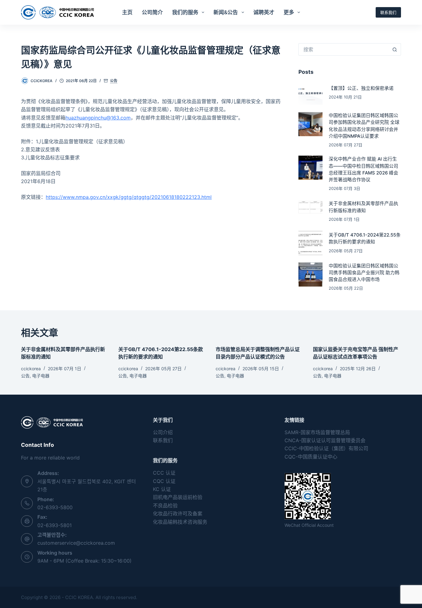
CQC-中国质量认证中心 (311, 457)
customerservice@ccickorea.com (76, 543)
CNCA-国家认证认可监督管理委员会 (325, 440)
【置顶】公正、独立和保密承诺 (361, 88)
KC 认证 (162, 489)
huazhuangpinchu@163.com (98, 118)
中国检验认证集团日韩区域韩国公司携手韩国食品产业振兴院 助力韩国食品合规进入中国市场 (364, 272)
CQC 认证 (164, 481)
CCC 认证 (164, 473)
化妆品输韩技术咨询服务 (180, 522)
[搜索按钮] (395, 49)
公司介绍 (163, 432)
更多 (289, 12)
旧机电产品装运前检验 (177, 497)
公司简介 (152, 12)
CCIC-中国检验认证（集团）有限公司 (326, 448)
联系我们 (388, 12)
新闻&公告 (225, 12)
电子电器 (40, 375)
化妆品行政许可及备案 (177, 513)
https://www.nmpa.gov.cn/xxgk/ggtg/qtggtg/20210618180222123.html (129, 197)
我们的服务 (185, 12)
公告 (113, 80)
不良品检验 (165, 505)
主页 (127, 12)
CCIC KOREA (79, 597)
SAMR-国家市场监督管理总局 (317, 432)
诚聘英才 (263, 12)
